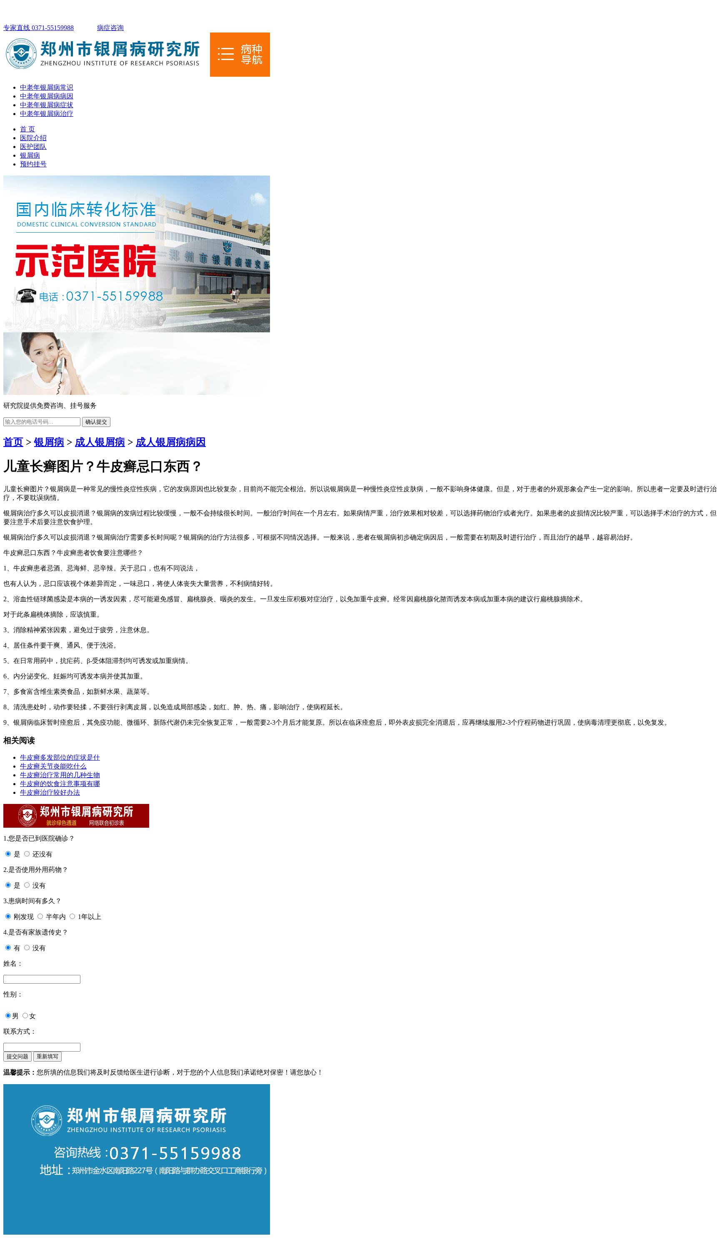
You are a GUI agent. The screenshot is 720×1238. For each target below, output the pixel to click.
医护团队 (33, 146)
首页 (13, 442)
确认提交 (96, 422)
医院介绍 (33, 137)
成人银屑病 (100, 442)
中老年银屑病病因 (46, 96)
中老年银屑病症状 (46, 104)
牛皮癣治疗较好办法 (50, 792)
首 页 (27, 129)
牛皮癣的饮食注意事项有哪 (60, 783)
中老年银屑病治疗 (46, 113)
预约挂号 (33, 164)
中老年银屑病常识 (46, 87)
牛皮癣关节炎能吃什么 (53, 766)
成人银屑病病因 (171, 442)
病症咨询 (110, 27)
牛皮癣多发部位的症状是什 (60, 757)
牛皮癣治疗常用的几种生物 (60, 774)
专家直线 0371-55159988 (38, 27)
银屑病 (30, 155)
